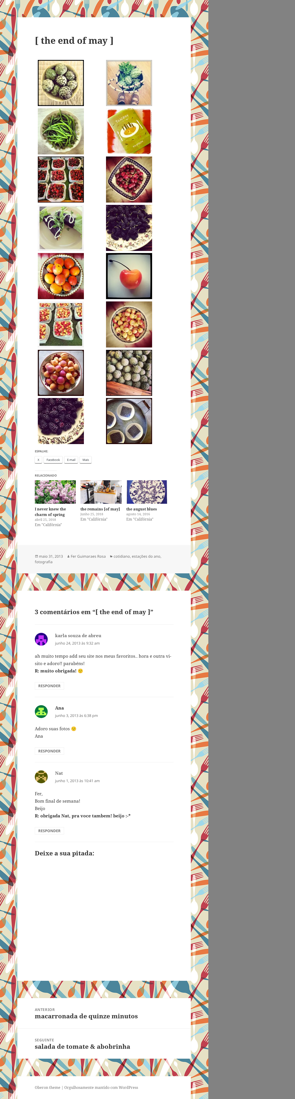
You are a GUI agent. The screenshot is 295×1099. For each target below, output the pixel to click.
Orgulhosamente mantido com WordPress (101, 1087)
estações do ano (146, 556)
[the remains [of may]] (101, 492)
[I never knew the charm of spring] (55, 492)
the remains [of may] (100, 509)
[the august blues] (147, 492)
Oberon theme (47, 1087)
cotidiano (122, 556)
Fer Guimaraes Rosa (88, 556)
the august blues (141, 509)
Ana (59, 708)
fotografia (44, 561)
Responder (49, 685)
